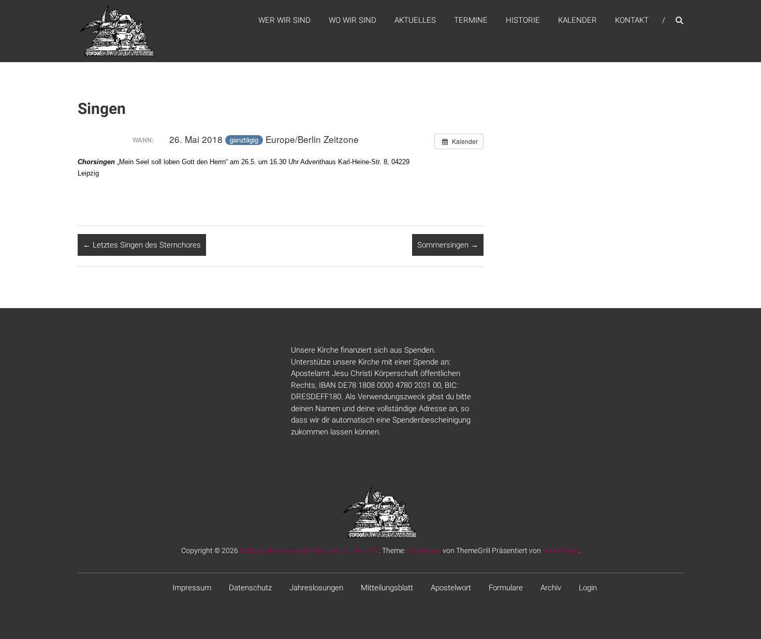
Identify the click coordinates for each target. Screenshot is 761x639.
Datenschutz (250, 587)
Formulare (506, 587)
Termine (471, 20)
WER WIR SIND (284, 20)
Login (588, 587)
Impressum (191, 587)
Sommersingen (447, 245)
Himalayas (424, 550)
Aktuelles (415, 20)
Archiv (550, 587)
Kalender (577, 20)
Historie (523, 20)
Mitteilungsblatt (387, 587)
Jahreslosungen (316, 587)
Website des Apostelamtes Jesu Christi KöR (309, 550)
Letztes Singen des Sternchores (142, 245)
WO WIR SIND (352, 20)
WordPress (560, 550)
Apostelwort (451, 587)
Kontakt (632, 20)
